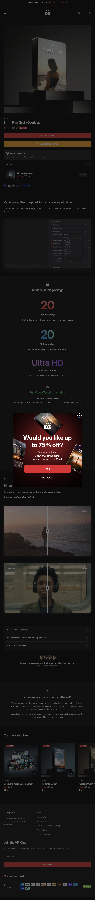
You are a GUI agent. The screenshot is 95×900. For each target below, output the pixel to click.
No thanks (47, 477)
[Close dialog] (79, 415)
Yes (47, 468)
